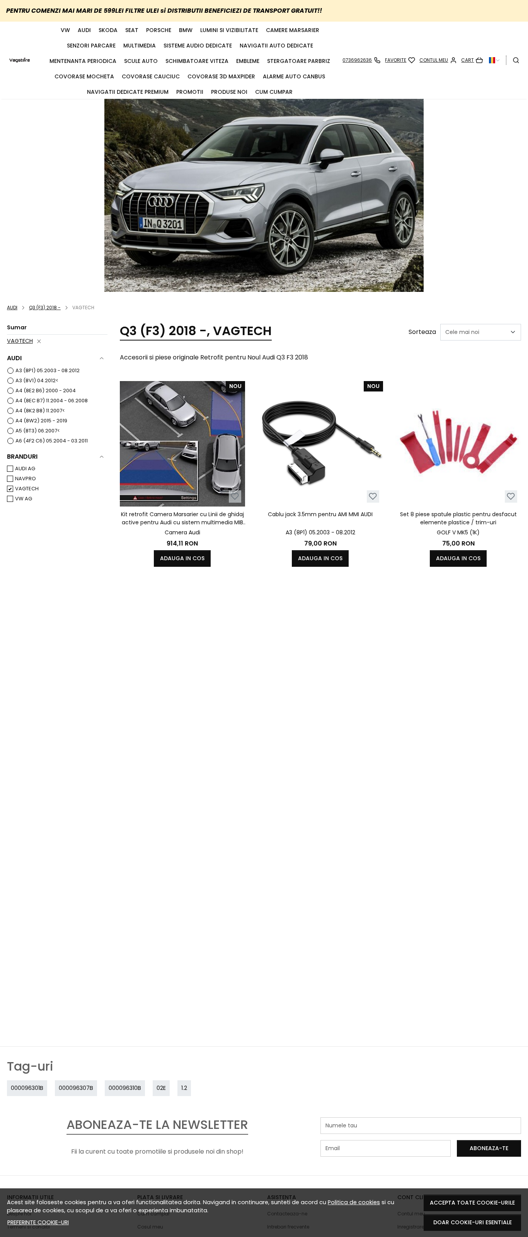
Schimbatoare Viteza (196, 61)
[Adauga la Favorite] (235, 496)
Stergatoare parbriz (298, 61)
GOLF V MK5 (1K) (458, 532)
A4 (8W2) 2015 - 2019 (41, 420)
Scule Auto (141, 61)
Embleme (247, 61)
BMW (185, 30)
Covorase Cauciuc (151, 76)
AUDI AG (25, 468)
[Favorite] (400, 60)
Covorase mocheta (84, 76)
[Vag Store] (20, 60)
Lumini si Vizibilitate (229, 30)
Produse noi (229, 92)
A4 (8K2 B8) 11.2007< (40, 410)
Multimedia (139, 45)
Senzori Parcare (91, 45)
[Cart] (472, 60)
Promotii (189, 92)
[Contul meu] (438, 60)
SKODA (108, 30)
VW (65, 30)
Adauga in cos (182, 558)
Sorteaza (422, 331)
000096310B (125, 1088)
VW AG (23, 498)
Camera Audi (182, 532)
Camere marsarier (292, 30)
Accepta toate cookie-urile (472, 1202)
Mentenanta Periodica (82, 61)
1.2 (184, 1088)
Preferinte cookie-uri (38, 1222)
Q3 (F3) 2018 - (45, 307)
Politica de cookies (354, 1202)
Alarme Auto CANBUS (294, 76)
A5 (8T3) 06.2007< (37, 430)
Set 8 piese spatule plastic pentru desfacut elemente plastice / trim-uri (458, 518)
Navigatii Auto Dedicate (276, 45)
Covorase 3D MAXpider (221, 76)
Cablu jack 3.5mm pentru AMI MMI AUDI (320, 514)
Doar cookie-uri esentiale (472, 1222)
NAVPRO (25, 478)
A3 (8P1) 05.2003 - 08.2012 (47, 370)
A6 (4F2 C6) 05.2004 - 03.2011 (51, 440)
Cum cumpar (274, 92)
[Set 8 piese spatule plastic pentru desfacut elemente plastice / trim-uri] (458, 444)
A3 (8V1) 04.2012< (36, 380)
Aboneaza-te (489, 1148)
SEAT (131, 30)
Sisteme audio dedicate (198, 45)
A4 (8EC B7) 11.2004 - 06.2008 (51, 400)
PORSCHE (158, 30)
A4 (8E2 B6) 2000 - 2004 (45, 390)
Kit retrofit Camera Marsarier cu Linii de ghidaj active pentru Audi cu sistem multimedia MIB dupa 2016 (182, 518)
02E (161, 1088)
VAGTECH (20, 341)
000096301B (27, 1088)
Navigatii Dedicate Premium (128, 92)
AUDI (84, 30)
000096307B (76, 1088)
